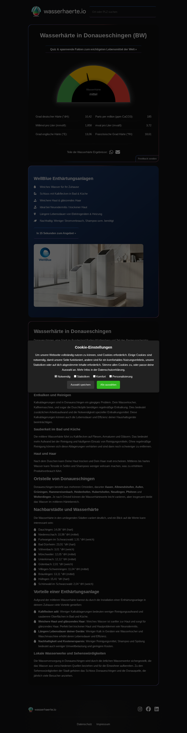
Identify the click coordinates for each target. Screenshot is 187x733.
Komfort (101, 376)
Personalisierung (122, 376)
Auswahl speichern (81, 384)
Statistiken (82, 376)
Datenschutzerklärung (111, 369)
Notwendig (63, 376)
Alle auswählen (108, 384)
